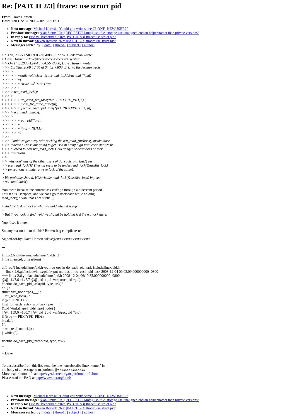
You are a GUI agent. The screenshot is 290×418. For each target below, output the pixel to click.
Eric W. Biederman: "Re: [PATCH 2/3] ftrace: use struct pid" (72, 37)
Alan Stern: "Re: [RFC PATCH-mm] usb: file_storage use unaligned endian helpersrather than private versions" (119, 33)
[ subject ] (74, 45)
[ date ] (47, 45)
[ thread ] (59, 45)
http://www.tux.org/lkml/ (53, 378)
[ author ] (88, 45)
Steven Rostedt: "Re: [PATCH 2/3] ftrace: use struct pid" (75, 41)
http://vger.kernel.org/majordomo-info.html (68, 374)
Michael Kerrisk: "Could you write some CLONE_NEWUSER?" (81, 29)
